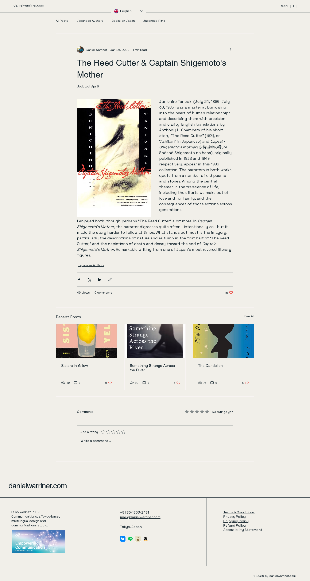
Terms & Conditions (239, 512)
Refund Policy (234, 525)
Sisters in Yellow (74, 365)
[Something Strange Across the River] (155, 341)
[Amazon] (145, 539)
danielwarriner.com (37, 485)
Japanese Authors (90, 21)
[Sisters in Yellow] (86, 341)
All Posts (62, 21)
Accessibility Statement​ (242, 529)
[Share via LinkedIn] (100, 280)
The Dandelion (210, 365)
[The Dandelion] (223, 341)
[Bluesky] (122, 539)
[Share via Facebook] (79, 280)
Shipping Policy (236, 521)
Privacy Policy (234, 516)
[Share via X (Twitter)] (89, 280)
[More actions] (230, 49)
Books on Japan (123, 21)
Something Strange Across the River (152, 367)
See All (249, 316)
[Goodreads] (138, 539)
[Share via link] (110, 280)
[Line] (130, 539)
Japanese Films (154, 21)
